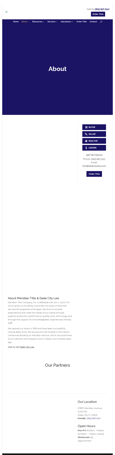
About (24, 22)
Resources (37, 22)
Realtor (93, 140)
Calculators (66, 22)
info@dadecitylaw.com (94, 166)
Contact (93, 22)
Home (16, 22)
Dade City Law (27, 347)
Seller (92, 134)
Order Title (98, 14)
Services (51, 22)
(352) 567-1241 (102, 9)
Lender (92, 147)
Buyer (91, 127)
